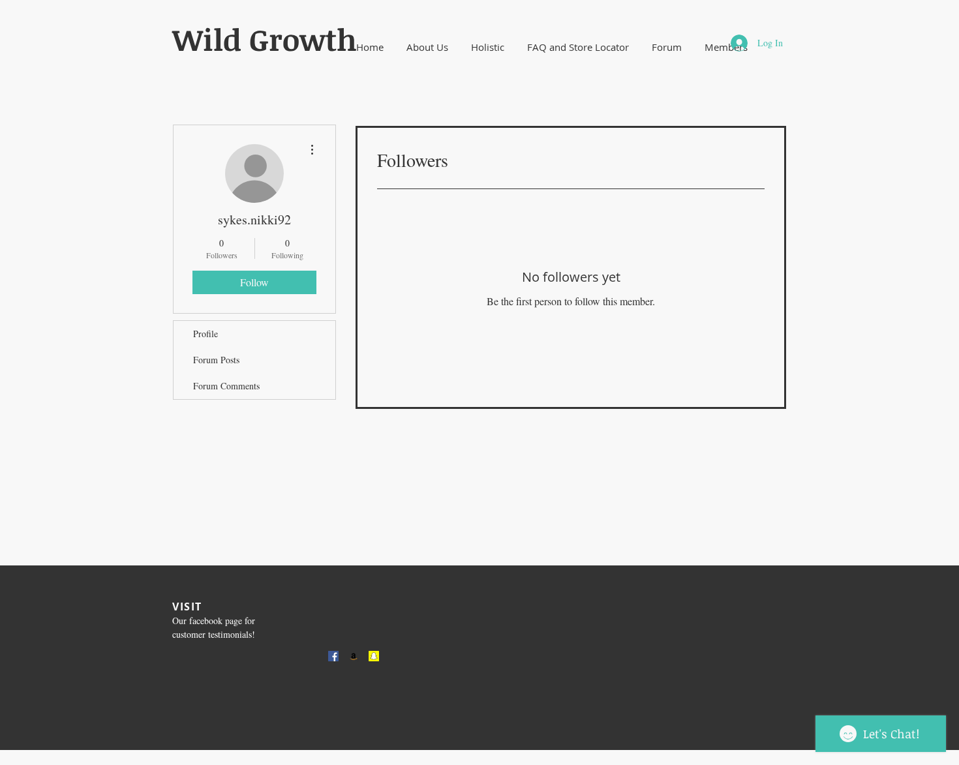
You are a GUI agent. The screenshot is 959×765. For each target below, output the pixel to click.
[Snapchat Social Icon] (374, 656)
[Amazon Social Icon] (353, 656)
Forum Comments (226, 386)
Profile (205, 333)
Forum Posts (216, 359)
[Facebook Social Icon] (333, 656)
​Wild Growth (264, 39)
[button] (427, 47)
